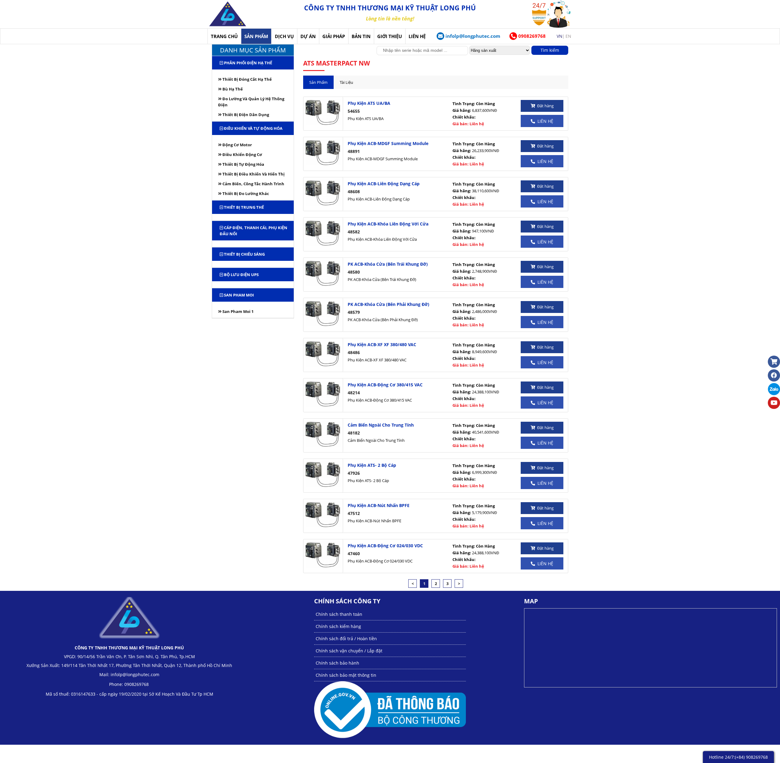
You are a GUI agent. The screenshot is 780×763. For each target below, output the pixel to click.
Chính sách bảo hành (337, 663)
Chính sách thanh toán (339, 614)
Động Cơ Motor (237, 144)
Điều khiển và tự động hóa (252, 128)
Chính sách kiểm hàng (338, 626)
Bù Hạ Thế (232, 89)
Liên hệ (544, 121)
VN (559, 36)
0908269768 (531, 36)
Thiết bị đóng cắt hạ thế (247, 79)
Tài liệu (346, 82)
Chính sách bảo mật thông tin (346, 675)
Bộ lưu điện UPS (241, 274)
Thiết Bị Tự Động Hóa (243, 164)
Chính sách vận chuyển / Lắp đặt (349, 651)
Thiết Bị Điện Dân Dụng (245, 114)
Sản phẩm (318, 82)
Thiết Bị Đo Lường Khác (245, 193)
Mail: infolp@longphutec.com (129, 674)
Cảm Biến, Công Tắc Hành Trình (253, 183)
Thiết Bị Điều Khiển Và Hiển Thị (253, 174)
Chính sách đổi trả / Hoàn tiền (346, 638)
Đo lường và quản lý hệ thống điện (251, 102)
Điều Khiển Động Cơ (242, 154)
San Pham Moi (238, 295)
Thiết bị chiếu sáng (244, 254)
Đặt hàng (544, 105)
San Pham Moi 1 (238, 311)
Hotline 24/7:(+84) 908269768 (738, 757)
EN (568, 36)
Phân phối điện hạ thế (247, 63)
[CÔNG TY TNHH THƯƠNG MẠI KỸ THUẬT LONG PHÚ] (227, 14)
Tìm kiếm (550, 50)
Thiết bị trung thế (243, 207)
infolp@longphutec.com (472, 36)
